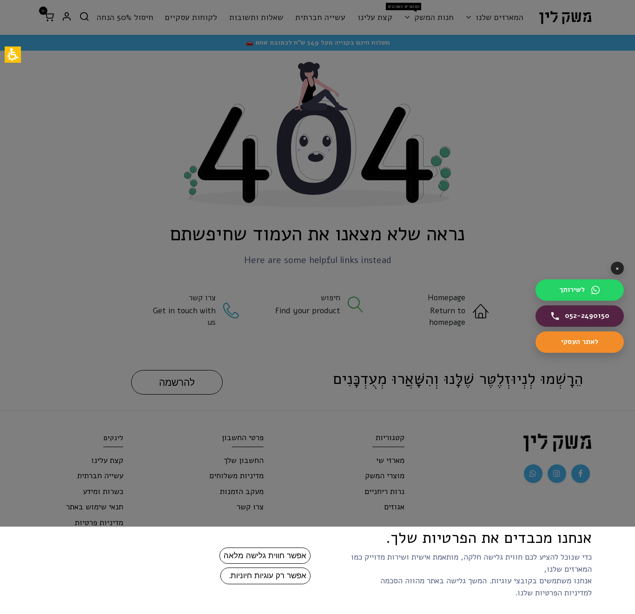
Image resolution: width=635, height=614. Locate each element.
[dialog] (317, 307)
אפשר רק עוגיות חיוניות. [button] (265, 575)
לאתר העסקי (567, 344)
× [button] (617, 268)
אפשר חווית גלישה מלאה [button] (265, 555)
